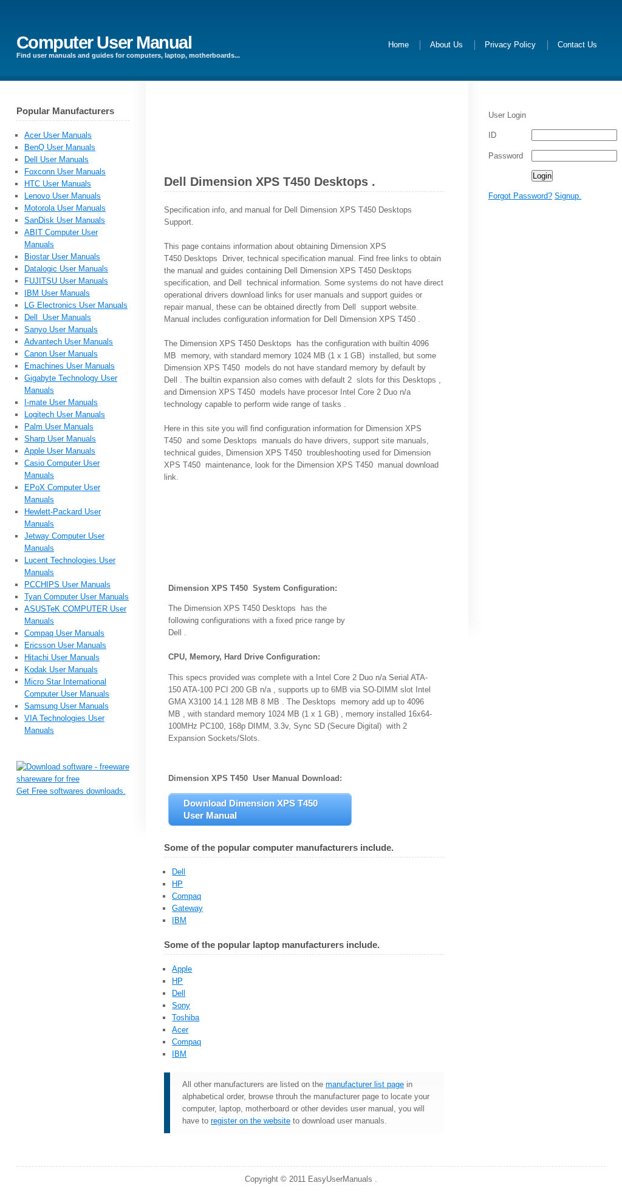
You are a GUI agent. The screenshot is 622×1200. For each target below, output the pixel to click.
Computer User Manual (104, 42)
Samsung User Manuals (66, 706)
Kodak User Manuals (61, 669)
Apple (182, 968)
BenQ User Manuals (59, 147)
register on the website (250, 1120)
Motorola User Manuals (65, 208)
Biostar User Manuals (62, 256)
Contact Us (577, 45)
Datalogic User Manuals (66, 268)
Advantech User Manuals (68, 341)
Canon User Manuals (61, 353)
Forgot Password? (520, 195)
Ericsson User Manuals (65, 645)
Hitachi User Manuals (62, 657)
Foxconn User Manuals (65, 171)
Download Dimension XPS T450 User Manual (251, 809)
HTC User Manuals (57, 183)
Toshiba (185, 1017)
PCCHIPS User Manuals (67, 584)
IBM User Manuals (57, 293)
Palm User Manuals (59, 426)
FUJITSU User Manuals (66, 280)
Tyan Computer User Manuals (76, 596)
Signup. (568, 195)
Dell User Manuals (56, 159)
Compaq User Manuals (64, 633)
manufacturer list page (365, 1084)
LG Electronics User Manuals (76, 305)
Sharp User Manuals (60, 438)
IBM (179, 920)
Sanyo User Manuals (61, 329)
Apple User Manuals (59, 450)
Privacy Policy (510, 45)
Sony (181, 1005)
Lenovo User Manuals (62, 195)
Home (398, 45)
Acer (180, 1029)
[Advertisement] (532, 401)
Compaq (186, 896)
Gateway (187, 908)
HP (177, 883)
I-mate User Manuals (61, 402)
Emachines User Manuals (69, 365)
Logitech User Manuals (64, 414)
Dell (178, 871)
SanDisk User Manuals (64, 220)
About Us (446, 45)
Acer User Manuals (58, 135)
